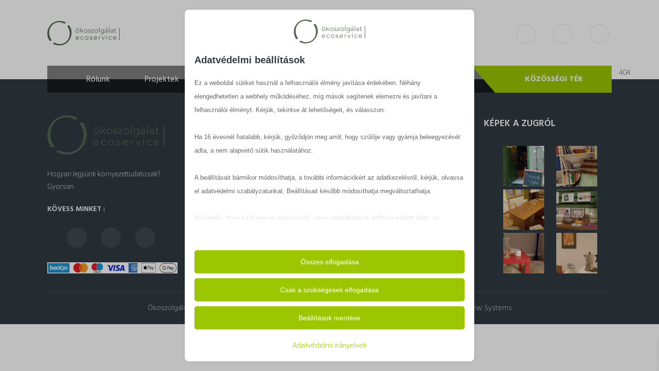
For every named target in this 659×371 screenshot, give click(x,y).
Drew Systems (488, 308)
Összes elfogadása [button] (330, 262)
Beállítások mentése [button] (329, 318)
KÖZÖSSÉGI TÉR (554, 79)
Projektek (161, 79)
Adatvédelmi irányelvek (329, 345)
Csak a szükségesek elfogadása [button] (329, 290)
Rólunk (98, 79)
